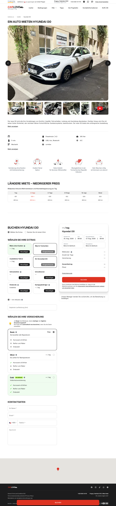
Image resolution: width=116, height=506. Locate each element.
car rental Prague (40, 2)
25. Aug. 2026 (68, 238)
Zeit (79, 236)
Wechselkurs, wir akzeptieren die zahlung (18, 498)
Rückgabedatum (90, 236)
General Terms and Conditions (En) (16, 493)
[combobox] (13, 422)
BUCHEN (58, 502)
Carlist (31, 8)
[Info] (71, 252)
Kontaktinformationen (90, 8)
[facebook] (91, 487)
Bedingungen (42, 8)
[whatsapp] (103, 487)
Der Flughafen (73, 8)
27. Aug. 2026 (90, 238)
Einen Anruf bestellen (101, 2)
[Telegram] (84, 2)
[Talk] (92, 2)
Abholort (66, 244)
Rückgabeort (89, 244)
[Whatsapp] (88, 2)
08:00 (80, 238)
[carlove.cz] (15, 7)
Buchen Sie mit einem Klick (36, 232)
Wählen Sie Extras (16, 232)
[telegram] (107, 487)
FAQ (53, 8)
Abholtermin (67, 236)
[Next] (108, 63)
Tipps (62, 8)
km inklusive (15, 300)
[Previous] (8, 63)
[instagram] (95, 487)
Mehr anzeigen (13, 126)
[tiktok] (99, 487)
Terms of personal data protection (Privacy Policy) (20, 496)
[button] (58, 469)
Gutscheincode (67, 273)
